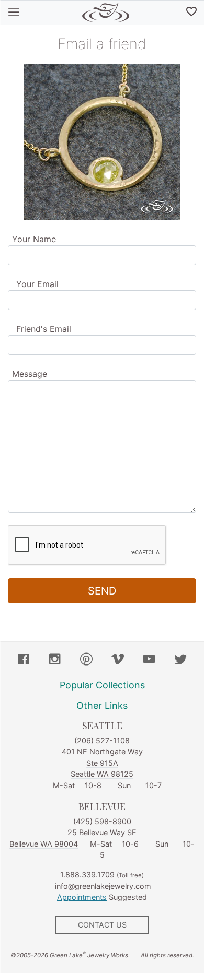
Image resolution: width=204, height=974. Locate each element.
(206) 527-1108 (102, 740)
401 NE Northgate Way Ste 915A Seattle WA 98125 (102, 762)
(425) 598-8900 (102, 821)
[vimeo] (117, 660)
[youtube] (149, 660)
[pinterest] (86, 660)
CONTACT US (102, 924)
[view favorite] (191, 12)
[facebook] (23, 660)
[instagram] (54, 660)
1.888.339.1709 (87, 874)
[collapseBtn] (14, 12)
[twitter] (180, 660)
